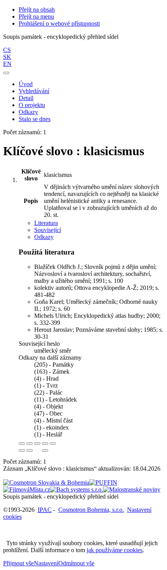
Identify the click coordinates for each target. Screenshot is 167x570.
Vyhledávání (34, 91)
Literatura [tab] (46, 223)
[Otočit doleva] (22, 450)
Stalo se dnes (34, 119)
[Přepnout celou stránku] (45, 443)
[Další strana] (45, 450)
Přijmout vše (18, 563)
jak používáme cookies (115, 550)
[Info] (53, 443)
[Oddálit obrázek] (29, 443)
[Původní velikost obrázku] (37, 443)
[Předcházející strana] (37, 450)
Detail (26, 98)
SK (7, 57)
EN (7, 64)
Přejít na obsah (37, 9)
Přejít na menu (36, 16)
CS (7, 50)
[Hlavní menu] (6, 73)
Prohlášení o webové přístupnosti (59, 23)
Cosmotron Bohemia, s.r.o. (91, 509)
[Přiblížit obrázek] (22, 443)
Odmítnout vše (76, 563)
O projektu (32, 105)
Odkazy (28, 112)
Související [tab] (47, 230)
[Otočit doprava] (29, 450)
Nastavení (46, 563)
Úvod (26, 84)
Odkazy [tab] (44, 237)
